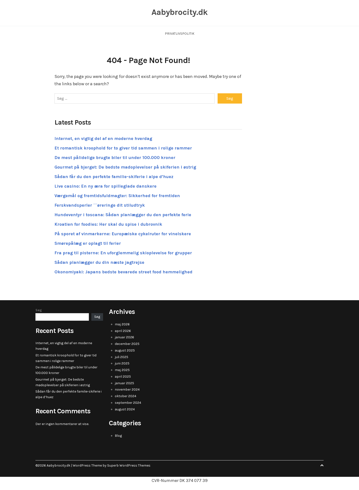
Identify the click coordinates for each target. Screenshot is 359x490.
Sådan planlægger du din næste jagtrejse (99, 262)
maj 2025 (122, 370)
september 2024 (128, 403)
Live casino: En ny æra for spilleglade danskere (105, 186)
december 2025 (127, 344)
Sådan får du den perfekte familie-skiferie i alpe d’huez (113, 176)
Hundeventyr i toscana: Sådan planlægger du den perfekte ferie (122, 214)
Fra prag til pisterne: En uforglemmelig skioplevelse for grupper (123, 253)
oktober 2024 (125, 396)
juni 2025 (122, 363)
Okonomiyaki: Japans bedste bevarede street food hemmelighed (123, 272)
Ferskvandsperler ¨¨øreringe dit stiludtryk (99, 205)
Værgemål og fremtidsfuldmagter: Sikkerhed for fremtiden (117, 195)
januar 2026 (124, 337)
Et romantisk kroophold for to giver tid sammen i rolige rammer (123, 148)
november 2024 (127, 389)
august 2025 (125, 350)
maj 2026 (122, 324)
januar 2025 (124, 383)
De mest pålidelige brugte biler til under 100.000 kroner (114, 157)
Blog (118, 436)
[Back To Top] (322, 465)
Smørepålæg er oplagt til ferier (87, 243)
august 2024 (125, 409)
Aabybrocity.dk (179, 12)
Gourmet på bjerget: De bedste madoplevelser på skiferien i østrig (125, 167)
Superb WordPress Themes (128, 465)
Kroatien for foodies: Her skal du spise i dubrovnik (108, 224)
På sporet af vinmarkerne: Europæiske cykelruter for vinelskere (122, 233)
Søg (38, 310)
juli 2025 (121, 357)
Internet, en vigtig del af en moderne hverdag (103, 138)
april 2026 (123, 331)
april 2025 (123, 376)
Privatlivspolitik (179, 34)
